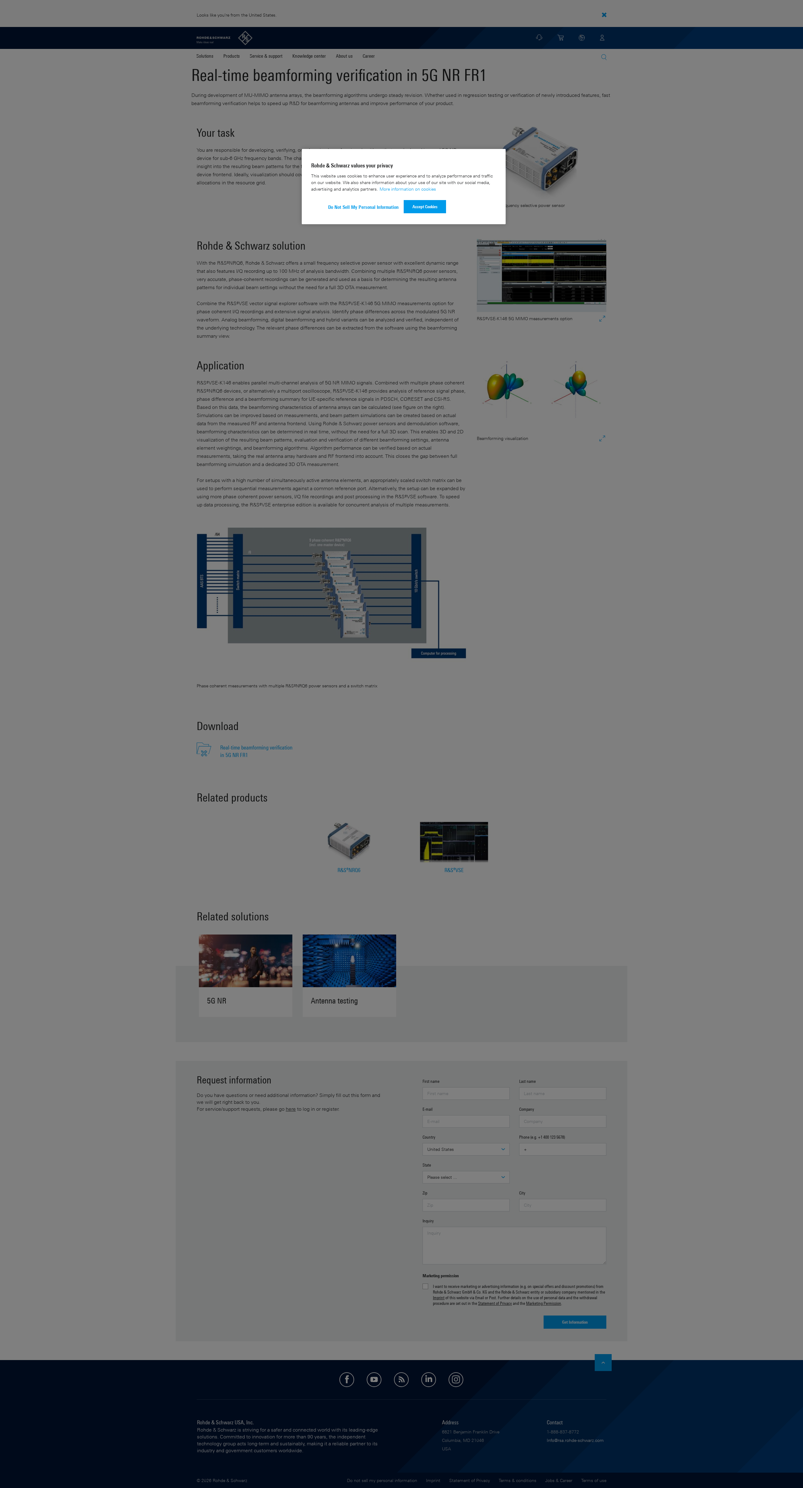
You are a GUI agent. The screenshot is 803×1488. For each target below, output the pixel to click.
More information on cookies (408, 189)
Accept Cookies (425, 206)
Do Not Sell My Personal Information (363, 207)
